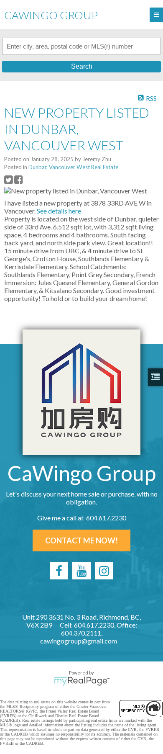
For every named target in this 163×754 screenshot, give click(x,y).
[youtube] (81, 570)
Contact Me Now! (81, 540)
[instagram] (104, 570)
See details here (59, 211)
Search (81, 66)
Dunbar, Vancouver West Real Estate (73, 167)
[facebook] (59, 570)
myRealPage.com (81, 681)
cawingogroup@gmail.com (78, 641)
